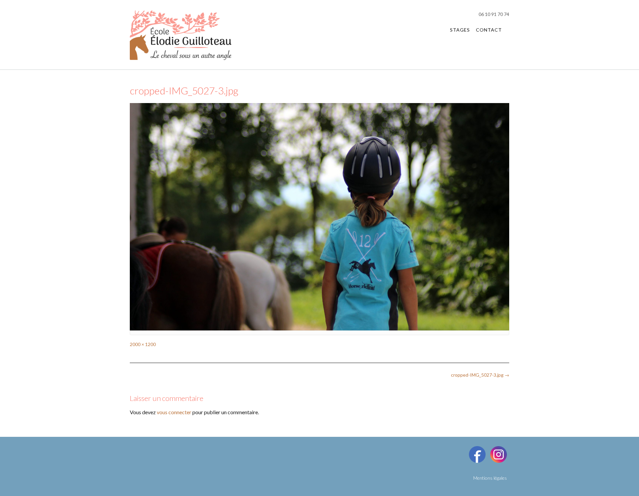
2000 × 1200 (143, 344)
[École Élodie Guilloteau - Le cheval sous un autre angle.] (180, 35)
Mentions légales (490, 478)
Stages (460, 30)
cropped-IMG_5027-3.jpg (480, 375)
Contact (489, 30)
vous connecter (174, 412)
